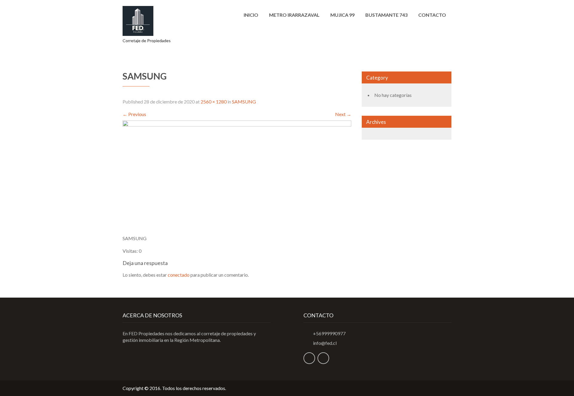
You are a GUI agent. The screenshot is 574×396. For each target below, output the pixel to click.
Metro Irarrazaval (294, 15)
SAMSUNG (244, 101)
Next (343, 114)
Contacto (432, 15)
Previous (134, 114)
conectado (179, 275)
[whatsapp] (323, 358)
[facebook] (309, 358)
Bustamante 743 (386, 15)
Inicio (251, 15)
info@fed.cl (325, 343)
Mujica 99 (342, 15)
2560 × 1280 (214, 101)
